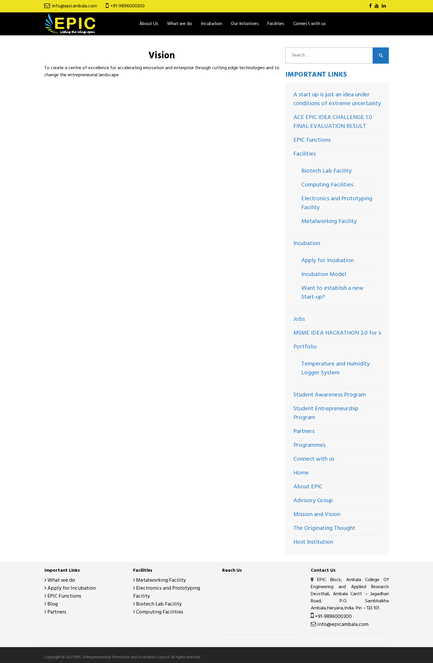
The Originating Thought (324, 528)
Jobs (299, 319)
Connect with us (309, 24)
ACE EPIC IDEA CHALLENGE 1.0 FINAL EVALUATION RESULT (332, 122)
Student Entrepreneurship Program (325, 413)
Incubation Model (323, 274)
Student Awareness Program (329, 395)
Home (301, 473)
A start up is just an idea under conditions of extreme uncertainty (337, 99)
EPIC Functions (311, 140)
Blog (52, 604)
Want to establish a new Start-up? (332, 293)
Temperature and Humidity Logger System (335, 368)
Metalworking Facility (329, 221)
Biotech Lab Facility (326, 171)
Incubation (306, 243)
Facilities (304, 154)
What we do (179, 24)
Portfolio (305, 347)
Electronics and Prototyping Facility (336, 203)
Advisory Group (313, 500)
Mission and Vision (316, 514)
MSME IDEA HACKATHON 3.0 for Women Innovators (360, 333)
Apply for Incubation (327, 260)
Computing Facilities (327, 185)
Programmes (309, 445)
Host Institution (313, 542)
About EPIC (308, 486)
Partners (304, 431)
